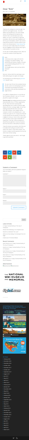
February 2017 (7, 384)
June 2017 (6, 376)
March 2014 (6, 406)
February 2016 (7, 395)
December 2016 (7, 389)
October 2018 (7, 365)
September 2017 (7, 371)
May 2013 (6, 425)
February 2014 (7, 408)
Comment (5, 174)
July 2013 (6, 421)
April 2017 (6, 380)
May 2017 (6, 378)
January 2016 (7, 397)
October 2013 (7, 416)
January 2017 (7, 386)
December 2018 (7, 361)
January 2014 (7, 410)
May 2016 (6, 391)
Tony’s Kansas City (20, 44)
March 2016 (6, 393)
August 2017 (7, 374)
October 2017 (7, 369)
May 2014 (6, 404)
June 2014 (6, 401)
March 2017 (6, 382)
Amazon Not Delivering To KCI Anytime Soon (13, 229)
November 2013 (7, 414)
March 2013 (6, 429)
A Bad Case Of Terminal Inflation (10, 237)
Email (4, 194)
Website (5, 200)
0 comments (12, 11)
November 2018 (7, 363)
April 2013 (6, 427)
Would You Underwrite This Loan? (10, 231)
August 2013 (7, 419)
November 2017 (7, 367)
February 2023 (7, 359)
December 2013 (7, 412)
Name (5, 188)
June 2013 (6, 423)
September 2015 (7, 399)
